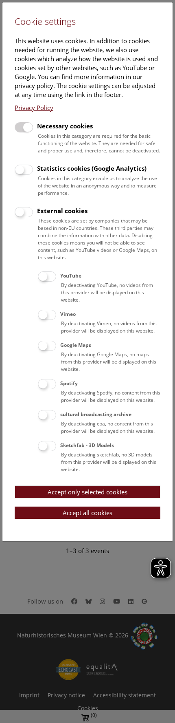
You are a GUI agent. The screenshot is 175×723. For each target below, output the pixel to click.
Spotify (69, 383)
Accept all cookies (87, 513)
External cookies (62, 211)
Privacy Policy (34, 108)
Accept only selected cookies (87, 492)
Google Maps (75, 345)
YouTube (70, 275)
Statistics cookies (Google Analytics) (92, 168)
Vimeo (68, 314)
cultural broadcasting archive (95, 414)
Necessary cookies (65, 126)
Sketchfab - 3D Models (87, 445)
